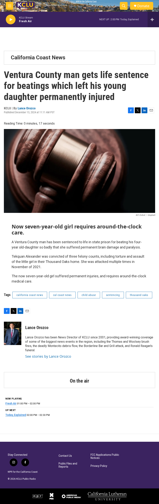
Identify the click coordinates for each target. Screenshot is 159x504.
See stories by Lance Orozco (48, 356)
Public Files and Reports (68, 465)
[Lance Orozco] (12, 333)
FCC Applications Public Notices (105, 456)
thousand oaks (139, 295)
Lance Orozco (26, 108)
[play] (11, 19)
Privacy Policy (99, 465)
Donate (143, 6)
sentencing (113, 295)
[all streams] (153, 19)
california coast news (29, 295)
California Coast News (38, 57)
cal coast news (62, 295)
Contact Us (65, 455)
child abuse (89, 295)
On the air (79, 381)
